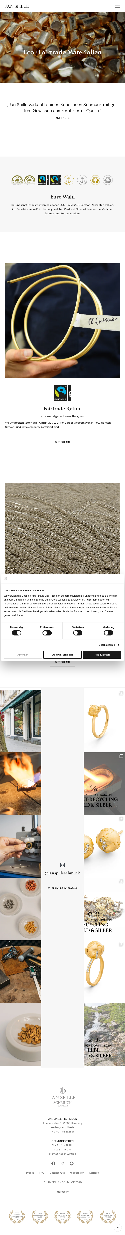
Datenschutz (57, 1172)
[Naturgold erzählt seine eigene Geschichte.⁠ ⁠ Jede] (31, 1034)
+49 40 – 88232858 (62, 1131)
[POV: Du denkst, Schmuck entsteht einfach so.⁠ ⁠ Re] (31, 971)
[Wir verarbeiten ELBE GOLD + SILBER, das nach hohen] (93, 1034)
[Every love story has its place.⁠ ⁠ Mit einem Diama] (93, 721)
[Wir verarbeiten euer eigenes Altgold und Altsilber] (93, 783)
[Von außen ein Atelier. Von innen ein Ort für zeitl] (31, 721)
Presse (30, 1172)
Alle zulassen (102, 654)
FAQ (41, 1172)
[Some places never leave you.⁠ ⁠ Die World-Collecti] (93, 846)
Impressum (62, 1191)
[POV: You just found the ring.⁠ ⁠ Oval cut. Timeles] (31, 783)
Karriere (94, 1172)
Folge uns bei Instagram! (63, 888)
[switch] (47, 632)
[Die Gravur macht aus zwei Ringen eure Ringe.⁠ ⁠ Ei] (31, 846)
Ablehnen (22, 654)
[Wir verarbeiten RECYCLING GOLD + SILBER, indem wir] (93, 909)
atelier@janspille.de (62, 1127)
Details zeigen (107, 644)
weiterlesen (62, 442)
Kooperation (77, 1172)
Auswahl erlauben (62, 654)
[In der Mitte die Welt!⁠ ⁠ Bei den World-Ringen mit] (93, 971)
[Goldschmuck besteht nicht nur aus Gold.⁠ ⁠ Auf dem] (31, 909)
